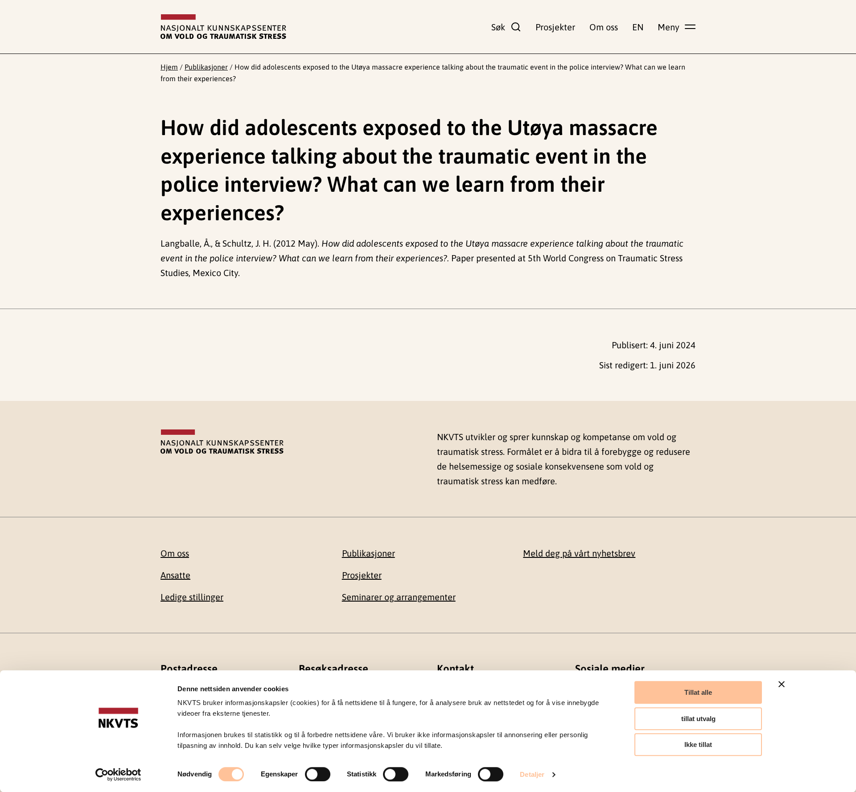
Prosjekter (555, 27)
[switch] (317, 774)
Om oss (603, 27)
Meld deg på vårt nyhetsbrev (579, 553)
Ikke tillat (698, 744)
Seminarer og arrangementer (399, 597)
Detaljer (532, 774)
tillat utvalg (698, 718)
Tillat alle (698, 692)
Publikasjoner (206, 67)
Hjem (169, 67)
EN (637, 27)
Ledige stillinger (191, 597)
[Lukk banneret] (781, 684)
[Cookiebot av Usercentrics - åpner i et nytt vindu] (118, 774)
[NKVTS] (223, 26)
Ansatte (175, 575)
